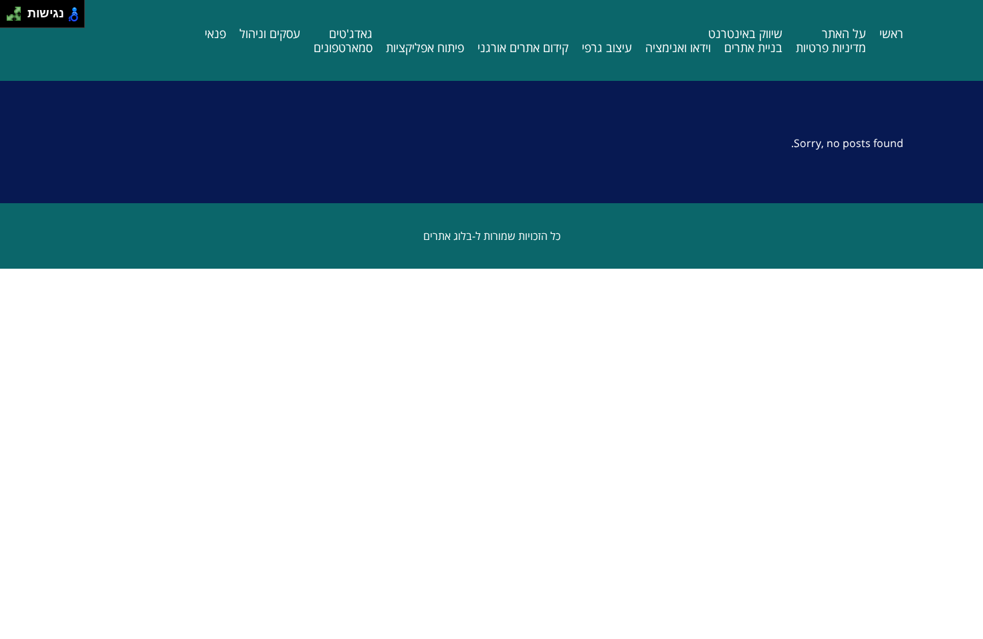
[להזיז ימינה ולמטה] (17, 17)
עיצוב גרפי (607, 47)
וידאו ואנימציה (678, 47)
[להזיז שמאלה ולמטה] (10, 17)
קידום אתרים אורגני (522, 47)
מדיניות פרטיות (831, 47)
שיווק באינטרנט (745, 33)
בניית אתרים (753, 47)
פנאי (215, 33)
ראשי (891, 33)
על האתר (844, 33)
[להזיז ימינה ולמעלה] (17, 10)
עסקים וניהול (269, 33)
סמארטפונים (343, 47)
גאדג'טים (350, 33)
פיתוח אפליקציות (425, 47)
